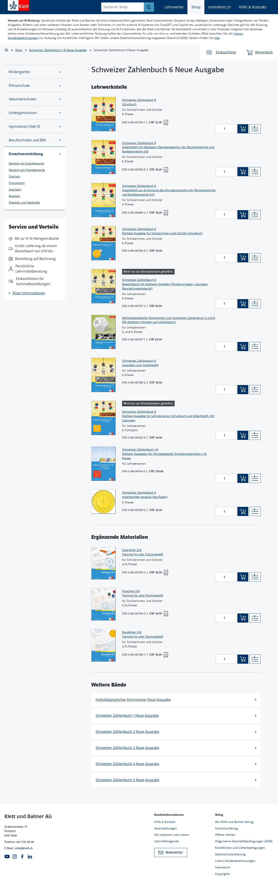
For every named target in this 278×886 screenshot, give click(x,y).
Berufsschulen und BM (27, 140)
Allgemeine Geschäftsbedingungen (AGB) (243, 841)
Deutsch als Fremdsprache (27, 170)
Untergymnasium (23, 113)
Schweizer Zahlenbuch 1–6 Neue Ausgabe (58, 50)
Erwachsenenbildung (26, 153)
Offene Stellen (225, 835)
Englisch (14, 176)
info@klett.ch (24, 848)
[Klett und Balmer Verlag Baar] (6, 50)
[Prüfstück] (166, 122)
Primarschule (19, 85)
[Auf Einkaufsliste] (255, 128)
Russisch (14, 196)
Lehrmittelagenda (166, 841)
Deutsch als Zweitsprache (26, 163)
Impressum (222, 867)
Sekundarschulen (22, 99)
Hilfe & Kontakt (252, 7)
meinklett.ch (219, 7)
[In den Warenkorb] (242, 128)
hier (217, 38)
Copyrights (222, 874)
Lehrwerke (174, 7)
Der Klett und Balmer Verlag (234, 822)
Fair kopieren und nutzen (171, 835)
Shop (195, 7)
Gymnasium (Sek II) (24, 126)
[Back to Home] (18, 5)
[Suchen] (149, 7)
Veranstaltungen (165, 828)
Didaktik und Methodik (24, 202)
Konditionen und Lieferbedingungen (240, 848)
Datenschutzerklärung (230, 854)
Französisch (17, 183)
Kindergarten (19, 72)
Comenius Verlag (226, 828)
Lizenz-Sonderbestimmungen (235, 861)
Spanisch (15, 189)
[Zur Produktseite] (103, 114)
